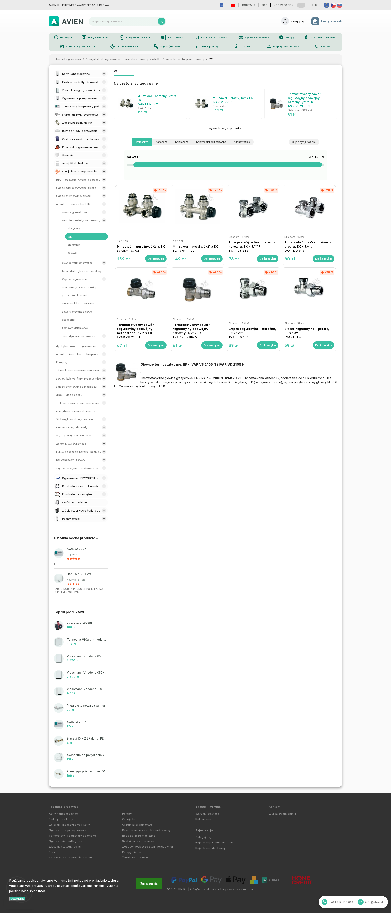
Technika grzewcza (64, 806)
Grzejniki (242, 46)
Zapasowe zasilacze (320, 37)
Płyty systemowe (95, 37)
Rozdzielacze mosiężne (138, 835)
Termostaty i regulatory (77, 46)
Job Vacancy (284, 5)
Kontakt (249, 5)
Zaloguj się (203, 837)
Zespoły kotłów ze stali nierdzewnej (147, 846)
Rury (52, 852)
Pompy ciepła (131, 852)
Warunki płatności (208, 813)
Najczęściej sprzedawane (211, 141)
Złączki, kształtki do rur (65, 846)
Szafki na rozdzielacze (211, 37)
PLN (314, 5)
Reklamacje (204, 819)
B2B (264, 5)
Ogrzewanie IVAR (124, 46)
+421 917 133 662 (338, 902)
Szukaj (161, 21)
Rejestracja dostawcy (211, 848)
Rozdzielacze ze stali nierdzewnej (146, 830)
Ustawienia (17, 898)
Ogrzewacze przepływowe (67, 830)
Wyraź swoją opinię (282, 813)
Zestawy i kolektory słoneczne (70, 857)
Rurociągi (63, 37)
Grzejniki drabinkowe (137, 824)
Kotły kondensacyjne (135, 37)
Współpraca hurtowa (283, 46)
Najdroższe (181, 141)
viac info (37, 891)
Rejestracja (204, 830)
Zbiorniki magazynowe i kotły (69, 824)
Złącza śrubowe (167, 46)
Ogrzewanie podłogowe (65, 841)
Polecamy (142, 141)
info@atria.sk (200, 889)
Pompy (286, 37)
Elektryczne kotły (61, 819)
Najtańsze (161, 141)
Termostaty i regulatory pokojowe (73, 835)
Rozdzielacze (173, 37)
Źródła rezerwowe (135, 857)
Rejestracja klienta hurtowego (216, 842)
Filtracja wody (207, 46)
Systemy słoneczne (253, 37)
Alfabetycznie (242, 141)
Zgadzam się (149, 884)
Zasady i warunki (209, 806)
